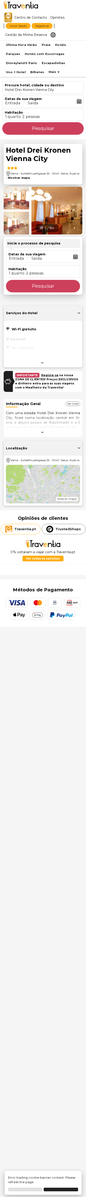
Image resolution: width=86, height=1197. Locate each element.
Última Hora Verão (21, 45)
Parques (13, 54)
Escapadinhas (53, 63)
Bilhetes (37, 72)
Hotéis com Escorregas (44, 54)
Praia (46, 45)
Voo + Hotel (16, 72)
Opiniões (57, 17)
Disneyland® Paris (21, 63)
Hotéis (60, 45)
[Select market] (53, 34)
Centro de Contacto (30, 17)
